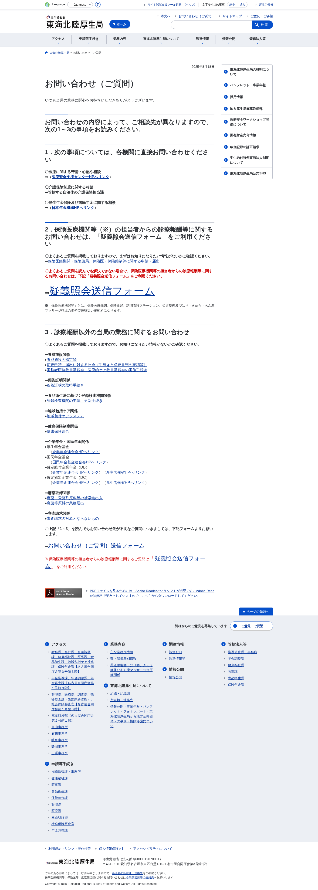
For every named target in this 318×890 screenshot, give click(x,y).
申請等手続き (62, 764)
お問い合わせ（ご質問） (196, 16)
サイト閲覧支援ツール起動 (164, 4)
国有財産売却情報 (243, 135)
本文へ (165, 16)
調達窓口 (175, 652)
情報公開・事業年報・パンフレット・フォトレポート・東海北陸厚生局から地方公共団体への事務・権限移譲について (131, 716)
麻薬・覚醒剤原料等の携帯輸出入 (75, 498)
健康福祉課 (59, 778)
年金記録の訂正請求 (244, 147)
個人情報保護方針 (112, 848)
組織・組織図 (120, 693)
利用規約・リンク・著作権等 (69, 848)
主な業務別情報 (121, 652)
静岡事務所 (59, 746)
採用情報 (236, 97)
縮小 (232, 4)
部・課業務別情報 (123, 658)
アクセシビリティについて (152, 848)
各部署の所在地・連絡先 (127, 873)
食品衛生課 (59, 791)
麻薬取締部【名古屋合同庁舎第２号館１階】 (72, 718)
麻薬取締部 (59, 817)
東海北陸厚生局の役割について (249, 72)
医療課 (56, 811)
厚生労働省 (266, 4)
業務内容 (117, 644)
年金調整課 (59, 830)
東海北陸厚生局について (130, 686)
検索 (265, 25)
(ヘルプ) (190, 4)
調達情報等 (177, 658)
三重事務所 (59, 753)
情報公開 (176, 669)
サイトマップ (232, 16)
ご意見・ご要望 (261, 16)
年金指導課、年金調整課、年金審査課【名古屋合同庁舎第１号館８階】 (72, 683)
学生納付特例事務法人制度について (249, 160)
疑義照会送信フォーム (102, 291)
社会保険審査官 (62, 824)
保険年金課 (59, 798)
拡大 (242, 4)
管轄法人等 (237, 644)
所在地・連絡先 (121, 700)
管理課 (56, 804)
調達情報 (176, 644)
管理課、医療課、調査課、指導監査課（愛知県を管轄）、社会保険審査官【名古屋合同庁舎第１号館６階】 (72, 702)
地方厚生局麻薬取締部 (246, 109)
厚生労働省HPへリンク (125, 483)
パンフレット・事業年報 (248, 85)
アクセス (58, 644)
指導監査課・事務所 (66, 772)
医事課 (56, 785)
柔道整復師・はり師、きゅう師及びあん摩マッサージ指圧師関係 (131, 670)
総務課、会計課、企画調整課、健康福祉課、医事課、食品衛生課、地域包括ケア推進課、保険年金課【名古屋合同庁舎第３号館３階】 (72, 661)
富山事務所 (59, 727)
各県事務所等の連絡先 (140, 877)
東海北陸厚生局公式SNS (248, 173)
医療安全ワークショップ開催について (249, 122)
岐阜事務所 (59, 740)
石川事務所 (59, 733)
